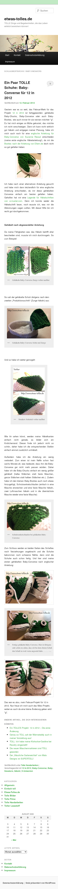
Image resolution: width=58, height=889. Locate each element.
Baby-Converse (39, 768)
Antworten (27, 770)
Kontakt (17, 55)
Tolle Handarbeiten (29, 765)
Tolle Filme (9, 798)
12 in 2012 (18, 112)
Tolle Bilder (10, 795)
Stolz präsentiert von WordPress (40, 882)
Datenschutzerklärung (34, 55)
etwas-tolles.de (18, 18)
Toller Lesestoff (12, 805)
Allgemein (9, 785)
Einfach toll (10, 788)
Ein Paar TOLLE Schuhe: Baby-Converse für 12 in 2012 (19, 90)
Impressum (10, 61)
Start (7, 55)
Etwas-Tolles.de (12, 792)
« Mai (13, 839)
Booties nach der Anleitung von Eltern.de (23, 143)
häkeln (17, 770)
